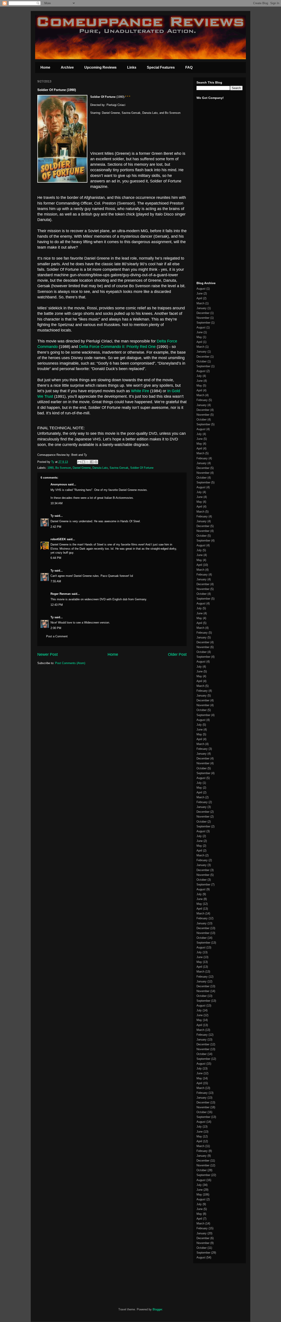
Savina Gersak (119, 467)
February (202, 400)
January (201, 308)
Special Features (161, 67)
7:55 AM (55, 581)
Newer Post (47, 654)
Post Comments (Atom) (70, 663)
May (199, 337)
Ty (52, 515)
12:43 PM (56, 604)
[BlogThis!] (83, 462)
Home (45, 67)
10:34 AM (56, 503)
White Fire (140, 391)
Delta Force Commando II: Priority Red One (117, 346)
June (199, 293)
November (202, 317)
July (199, 376)
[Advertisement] (209, 210)
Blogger (157, 1309)
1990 (50, 467)
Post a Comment (57, 636)
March (200, 303)
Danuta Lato (100, 467)
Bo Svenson (63, 467)
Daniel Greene (82, 467)
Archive (67, 67)
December (202, 313)
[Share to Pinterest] (96, 462)
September (203, 322)
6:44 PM (55, 557)
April (199, 298)
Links (131, 67)
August (200, 288)
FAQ (189, 67)
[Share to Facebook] (92, 462)
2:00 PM (55, 628)
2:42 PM (55, 526)
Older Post (177, 654)
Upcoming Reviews (100, 67)
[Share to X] (87, 462)
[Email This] (79, 462)
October (201, 361)
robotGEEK (58, 539)
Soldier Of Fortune (141, 467)
